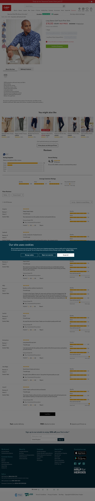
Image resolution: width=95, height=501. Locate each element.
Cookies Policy (70, 250)
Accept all (65, 255)
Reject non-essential (47, 255)
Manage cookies (29, 255)
